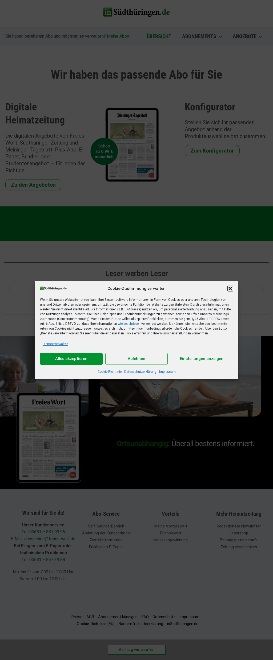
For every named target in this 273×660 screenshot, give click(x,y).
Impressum (167, 372)
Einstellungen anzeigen (201, 358)
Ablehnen (136, 358)
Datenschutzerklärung (140, 372)
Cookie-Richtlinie (110, 372)
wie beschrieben (129, 324)
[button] (230, 288)
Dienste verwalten (55, 344)
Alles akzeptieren (71, 358)
